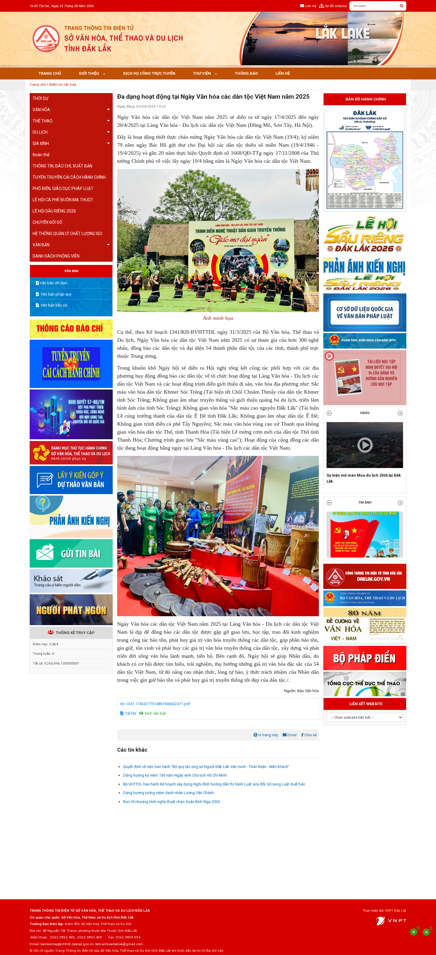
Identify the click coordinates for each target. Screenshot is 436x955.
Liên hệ (283, 73)
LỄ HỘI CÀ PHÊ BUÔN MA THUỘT (63, 199)
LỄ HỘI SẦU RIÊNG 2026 (54, 211)
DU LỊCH (40, 132)
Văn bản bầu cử (53, 305)
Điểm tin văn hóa (62, 84)
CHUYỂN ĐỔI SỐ (47, 222)
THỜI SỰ (40, 98)
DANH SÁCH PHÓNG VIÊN (56, 256)
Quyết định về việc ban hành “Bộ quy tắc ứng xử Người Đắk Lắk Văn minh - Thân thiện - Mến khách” (206, 766)
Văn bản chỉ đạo (53, 283)
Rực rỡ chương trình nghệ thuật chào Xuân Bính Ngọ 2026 (171, 801)
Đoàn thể (41, 154)
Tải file (130, 713)
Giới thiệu (89, 73)
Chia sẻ (310, 735)
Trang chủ (50, 73)
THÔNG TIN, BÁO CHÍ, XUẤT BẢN (62, 166)
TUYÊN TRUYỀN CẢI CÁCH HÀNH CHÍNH (69, 177)
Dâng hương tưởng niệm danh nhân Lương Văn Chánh (168, 792)
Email (292, 735)
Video (365, 413)
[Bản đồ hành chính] (365, 158)
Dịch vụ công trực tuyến (149, 73)
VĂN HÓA (41, 109)
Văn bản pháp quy (55, 294)
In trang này (267, 735)
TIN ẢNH (364, 508)
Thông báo (246, 73)
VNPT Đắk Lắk (395, 910)
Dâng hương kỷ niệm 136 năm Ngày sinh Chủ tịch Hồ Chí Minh (175, 775)
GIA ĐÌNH (41, 143)
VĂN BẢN (41, 244)
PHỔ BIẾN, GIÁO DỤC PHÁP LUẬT (63, 188)
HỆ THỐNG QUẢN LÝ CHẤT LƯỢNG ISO (67, 233)
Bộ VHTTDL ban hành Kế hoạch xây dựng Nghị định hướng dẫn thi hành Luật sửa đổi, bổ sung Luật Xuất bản (214, 784)
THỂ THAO (42, 121)
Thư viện (202, 73)
